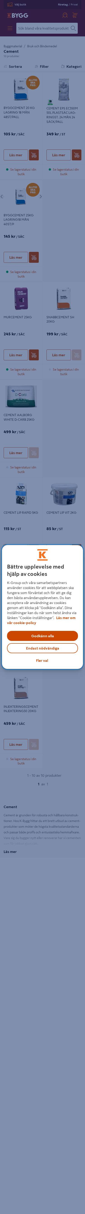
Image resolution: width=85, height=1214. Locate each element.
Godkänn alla (42, 636)
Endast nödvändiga (42, 648)
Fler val (42, 660)
